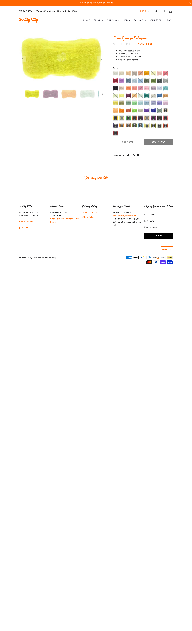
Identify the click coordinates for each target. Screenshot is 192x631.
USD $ (143, 11)
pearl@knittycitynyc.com (124, 215)
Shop (97, 20)
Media (126, 20)
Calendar (113, 20)
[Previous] (23, 59)
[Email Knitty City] (27, 228)
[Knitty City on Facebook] (19, 228)
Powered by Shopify (46, 257)
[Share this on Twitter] (127, 155)
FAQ (169, 20)
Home (86, 20)
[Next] (100, 59)
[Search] (164, 11)
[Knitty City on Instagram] (23, 228)
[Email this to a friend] (137, 155)
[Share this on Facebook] (131, 155)
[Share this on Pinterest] (134, 155)
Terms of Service (89, 212)
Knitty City (28, 19)
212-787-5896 (26, 11)
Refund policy (88, 217)
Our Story (156, 20)
